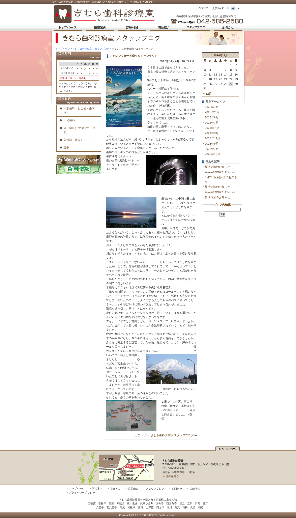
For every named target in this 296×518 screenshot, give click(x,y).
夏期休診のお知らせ (217, 166)
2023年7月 (211, 148)
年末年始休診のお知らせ (220, 172)
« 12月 (207, 93)
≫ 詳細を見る (170, 476)
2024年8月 (211, 133)
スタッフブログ (155, 488)
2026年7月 (211, 107)
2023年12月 (212, 138)
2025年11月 (212, 112)
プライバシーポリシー (82, 492)
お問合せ (177, 488)
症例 (66, 147)
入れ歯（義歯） (73, 139)
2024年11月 (212, 128)
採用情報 (194, 488)
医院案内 (97, 488)
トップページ (62, 48)
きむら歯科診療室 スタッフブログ (172, 435)
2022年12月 (212, 154)
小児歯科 (69, 120)
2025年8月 (211, 117)
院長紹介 (133, 488)
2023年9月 (211, 143)
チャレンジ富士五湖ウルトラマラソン (133, 55)
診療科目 (115, 488)
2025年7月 (211, 122)
